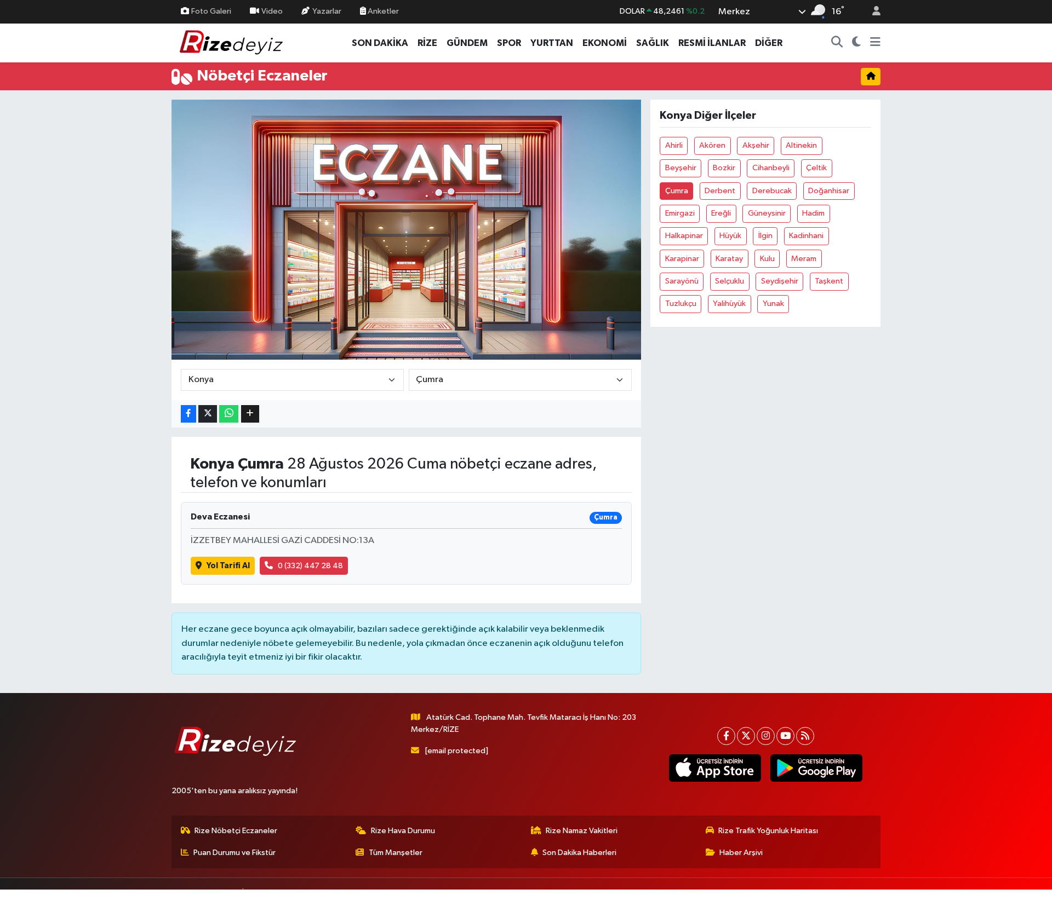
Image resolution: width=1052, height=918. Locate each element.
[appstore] (714, 768)
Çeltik (816, 168)
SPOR (509, 43)
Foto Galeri (211, 11)
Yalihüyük (729, 303)
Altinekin (801, 145)
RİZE (427, 43)
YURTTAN (551, 43)
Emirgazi (680, 213)
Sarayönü (682, 281)
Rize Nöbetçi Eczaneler (236, 831)
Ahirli (674, 145)
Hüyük (730, 236)
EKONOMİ (604, 43)
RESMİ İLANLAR (712, 43)
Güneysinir (767, 213)
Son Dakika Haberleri (579, 852)
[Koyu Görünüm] (857, 43)
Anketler (382, 11)
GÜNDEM (467, 43)
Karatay (729, 259)
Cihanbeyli (771, 168)
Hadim (813, 213)
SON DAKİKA (380, 43)
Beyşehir (680, 168)
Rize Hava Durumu (403, 831)
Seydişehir (779, 281)
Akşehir (755, 145)
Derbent (720, 191)
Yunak (773, 303)
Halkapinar (684, 236)
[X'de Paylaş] (207, 414)
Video (272, 11)
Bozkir (724, 168)
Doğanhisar (828, 191)
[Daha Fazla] (250, 414)
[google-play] (816, 768)
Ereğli (721, 213)
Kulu (767, 259)
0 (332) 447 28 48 (310, 566)
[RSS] (805, 736)
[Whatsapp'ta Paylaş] (228, 414)
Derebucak (772, 191)
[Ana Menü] (875, 43)
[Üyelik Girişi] (872, 12)
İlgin (765, 236)
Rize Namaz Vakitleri (582, 831)
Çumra (676, 191)
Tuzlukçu (680, 303)
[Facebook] (726, 736)
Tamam (871, 902)
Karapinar (682, 259)
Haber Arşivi (741, 852)
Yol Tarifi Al (228, 566)
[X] (746, 736)
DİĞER (768, 43)
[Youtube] (785, 736)
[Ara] (837, 43)
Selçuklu (729, 281)
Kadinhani (806, 236)
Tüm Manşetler (395, 852)
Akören (712, 145)
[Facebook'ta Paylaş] (188, 414)
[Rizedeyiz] (232, 42)
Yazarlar (326, 11)
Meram (803, 259)
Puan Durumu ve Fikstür (234, 852)
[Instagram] (766, 736)
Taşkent (829, 281)
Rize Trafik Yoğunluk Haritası (768, 831)
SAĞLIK (652, 43)
